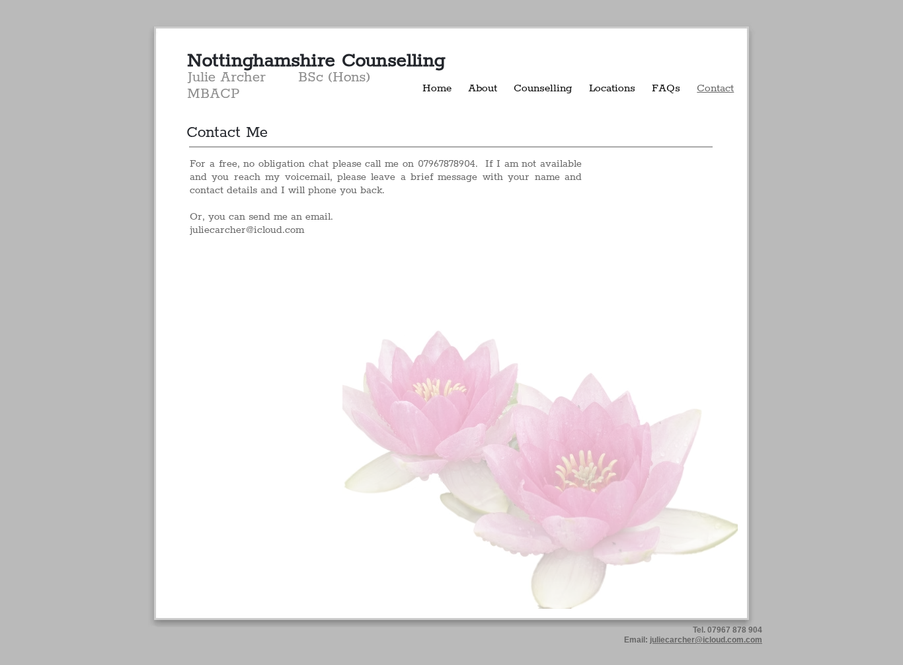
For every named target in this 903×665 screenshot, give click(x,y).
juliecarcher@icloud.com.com (706, 639)
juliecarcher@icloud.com (247, 230)
